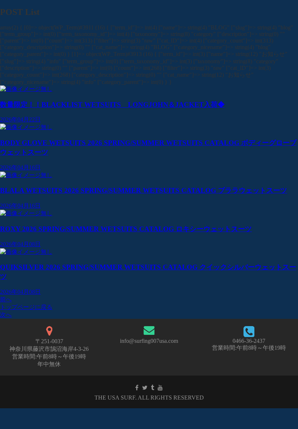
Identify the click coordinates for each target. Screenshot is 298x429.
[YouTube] (160, 388)
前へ (6, 299)
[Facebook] (136, 388)
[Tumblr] (152, 388)
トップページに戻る (26, 307)
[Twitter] (145, 388)
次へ (6, 315)
